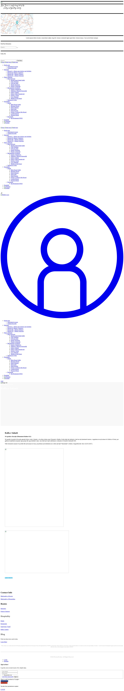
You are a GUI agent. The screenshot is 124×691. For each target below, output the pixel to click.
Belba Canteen (5, 629)
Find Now (19, 60)
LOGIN (3, 689)
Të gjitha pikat (9, 578)
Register (6, 661)
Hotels (2, 621)
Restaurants (4, 624)
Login (5, 659)
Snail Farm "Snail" (6, 626)
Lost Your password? (7, 676)
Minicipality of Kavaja (7, 596)
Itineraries (3, 608)
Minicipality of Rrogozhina (8, 599)
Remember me (8, 675)
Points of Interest (5, 611)
